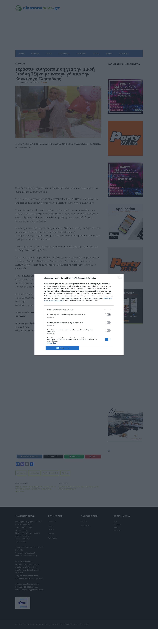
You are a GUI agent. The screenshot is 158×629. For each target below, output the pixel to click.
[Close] (119, 278)
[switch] (108, 314)
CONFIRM (60, 348)
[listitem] (79, 309)
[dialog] (79, 314)
